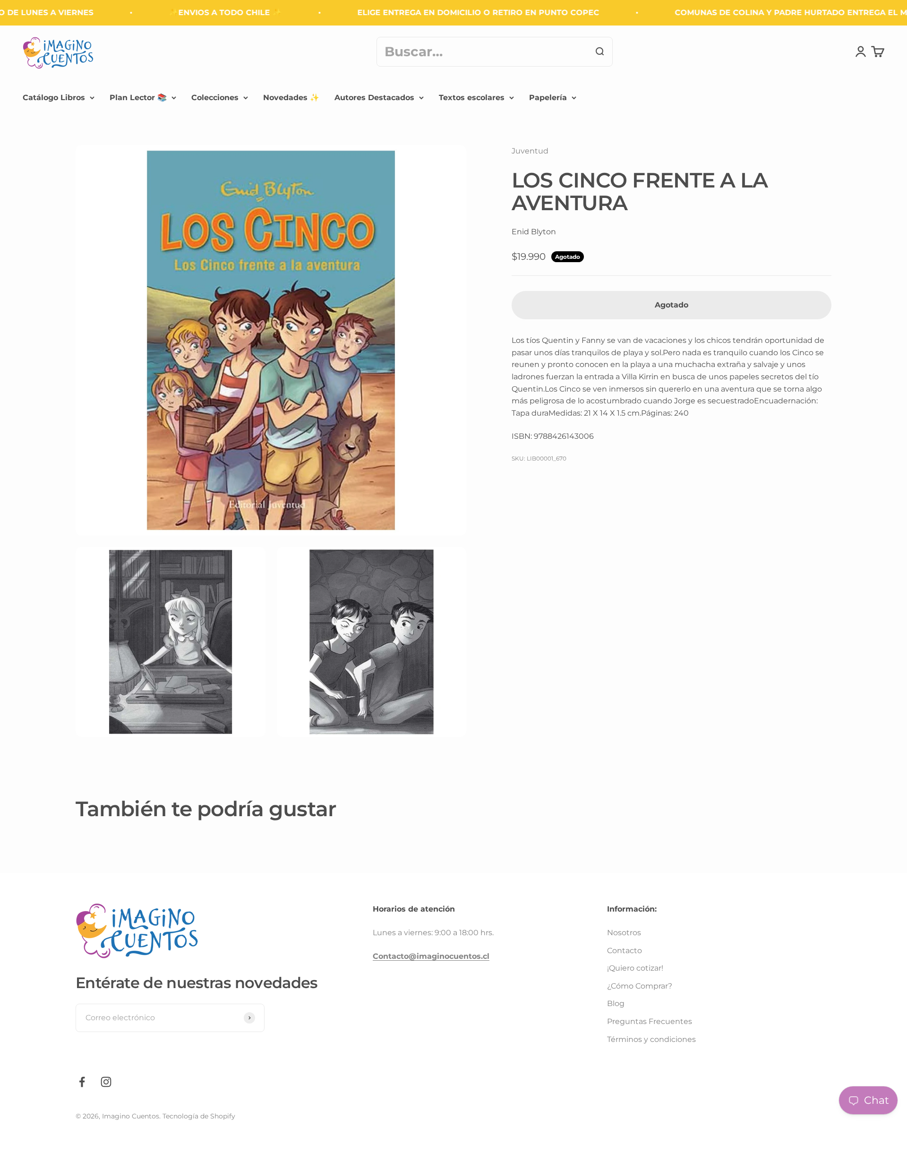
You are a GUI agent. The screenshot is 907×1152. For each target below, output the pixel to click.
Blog (616, 1003)
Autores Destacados (374, 97)
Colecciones (215, 97)
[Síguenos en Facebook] (82, 1081)
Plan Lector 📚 (138, 97)
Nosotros (624, 932)
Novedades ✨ (291, 97)
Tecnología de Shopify (199, 1116)
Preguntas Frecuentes (649, 1021)
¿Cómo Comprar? (639, 985)
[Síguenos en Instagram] (106, 1081)
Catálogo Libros (54, 97)
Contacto (624, 950)
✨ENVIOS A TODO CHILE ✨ (204, 12)
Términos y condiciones (651, 1039)
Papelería (548, 97)
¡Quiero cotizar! (635, 968)
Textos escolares (472, 97)
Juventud (530, 150)
